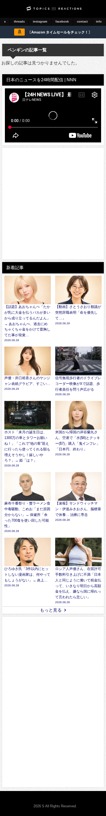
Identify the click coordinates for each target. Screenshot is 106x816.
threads (19, 21)
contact (82, 21)
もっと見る (51, 610)
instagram (40, 21)
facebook (62, 21)
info (99, 21)
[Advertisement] (53, 204)
